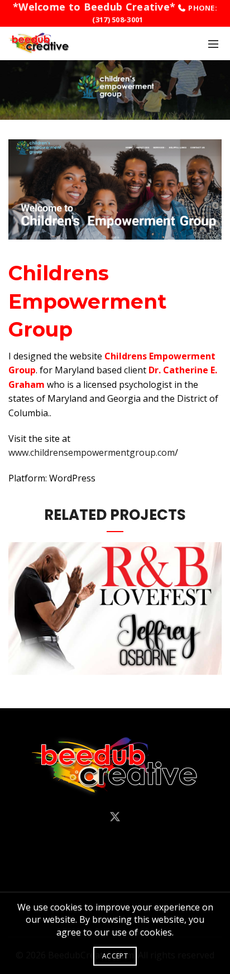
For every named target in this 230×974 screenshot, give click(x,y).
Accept (115, 956)
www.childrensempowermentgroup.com (91, 452)
